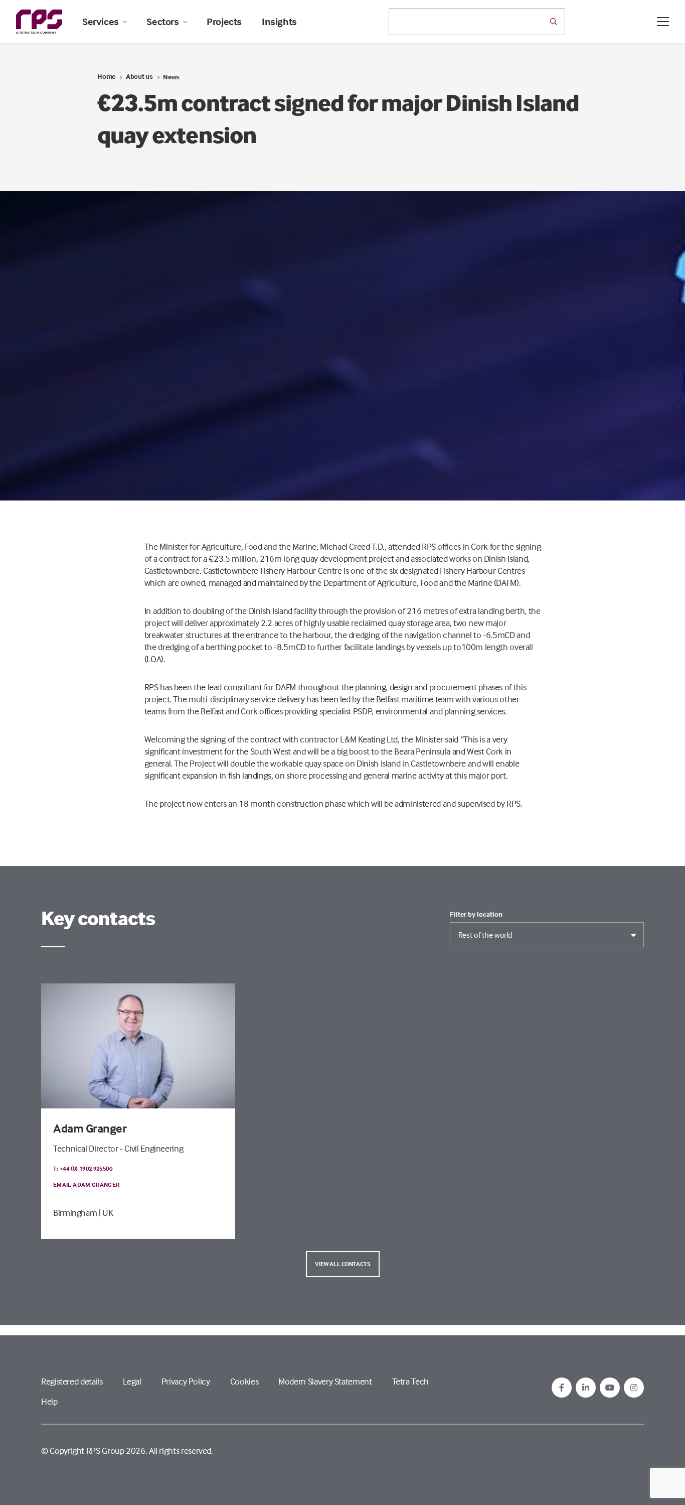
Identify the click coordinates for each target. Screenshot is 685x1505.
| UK (106, 1212)
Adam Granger (89, 1128)
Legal (132, 1381)
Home (106, 76)
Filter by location (476, 914)
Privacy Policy (185, 1381)
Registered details (72, 1381)
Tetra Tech (410, 1381)
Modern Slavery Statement (325, 1381)
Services (100, 22)
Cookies (244, 1381)
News (171, 76)
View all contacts (343, 1264)
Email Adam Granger (86, 1184)
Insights (279, 22)
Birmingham (75, 1212)
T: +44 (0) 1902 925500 (82, 1168)
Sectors (162, 22)
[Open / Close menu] (663, 21)
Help (49, 1401)
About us (139, 76)
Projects (224, 22)
